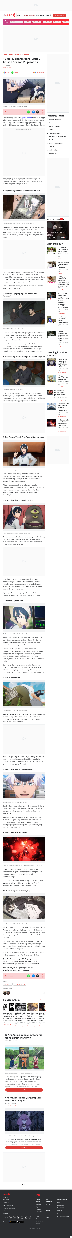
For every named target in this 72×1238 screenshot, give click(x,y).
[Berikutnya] (46, 1011)
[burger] (68, 15)
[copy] (42, 111)
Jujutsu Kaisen (26, 118)
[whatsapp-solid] (28, 111)
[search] (51, 15)
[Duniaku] (11, 15)
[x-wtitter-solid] (37, 111)
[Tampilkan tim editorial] (44, 993)
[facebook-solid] (33, 111)
